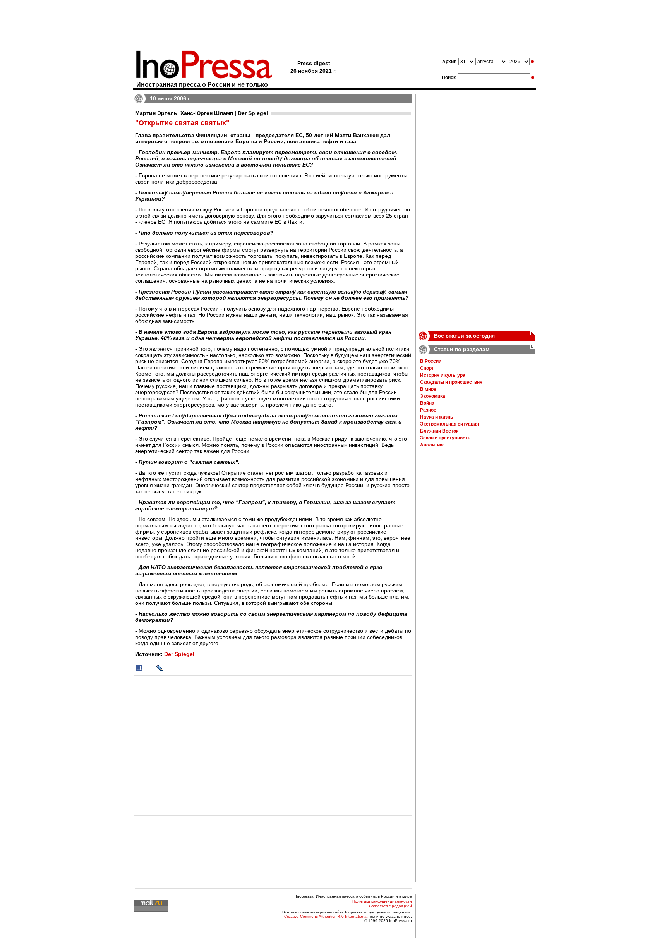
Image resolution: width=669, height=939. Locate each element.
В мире (428, 389)
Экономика (432, 396)
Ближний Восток (439, 431)
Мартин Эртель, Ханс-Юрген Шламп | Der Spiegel (201, 113)
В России (430, 361)
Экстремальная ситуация (449, 424)
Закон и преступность (445, 438)
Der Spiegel (179, 654)
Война (427, 403)
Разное (428, 410)
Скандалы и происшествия (451, 382)
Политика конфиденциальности (382, 901)
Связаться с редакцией (390, 906)
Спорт (427, 368)
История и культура (442, 375)
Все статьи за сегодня (464, 336)
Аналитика (432, 445)
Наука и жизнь (436, 417)
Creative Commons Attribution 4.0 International (325, 916)
